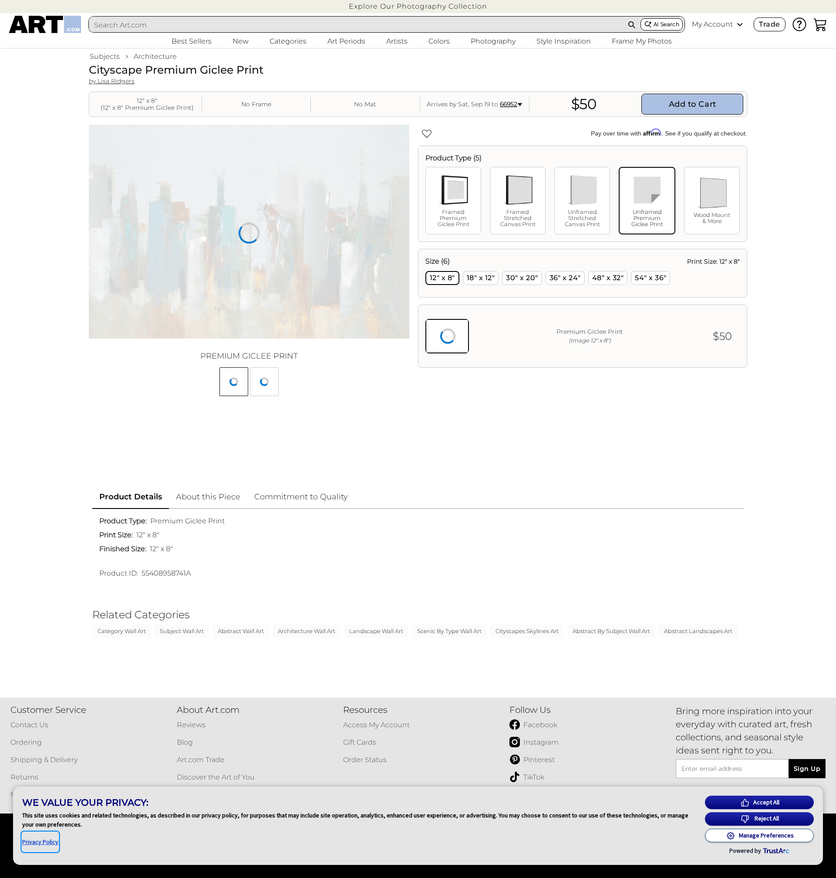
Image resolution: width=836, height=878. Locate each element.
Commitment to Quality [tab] (301, 497)
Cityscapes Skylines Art (527, 630)
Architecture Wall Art (306, 630)
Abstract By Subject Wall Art (611, 630)
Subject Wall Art (182, 630)
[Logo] (45, 24)
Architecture (155, 56)
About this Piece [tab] (208, 497)
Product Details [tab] (130, 497)
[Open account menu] (740, 24)
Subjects (105, 56)
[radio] (442, 278)
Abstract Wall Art (241, 630)
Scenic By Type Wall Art (449, 630)
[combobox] (356, 25)
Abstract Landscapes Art (698, 630)
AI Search (666, 24)
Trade (769, 24)
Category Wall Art (122, 630)
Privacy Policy (40, 842)
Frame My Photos (642, 41)
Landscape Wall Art (376, 630)
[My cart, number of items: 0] (820, 24)
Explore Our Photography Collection (418, 6)
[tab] (453, 200)
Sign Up (807, 769)
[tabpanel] (582, 308)
